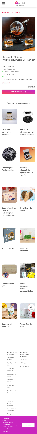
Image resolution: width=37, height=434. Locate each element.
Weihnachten (24, 363)
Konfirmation (24, 366)
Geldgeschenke (12, 414)
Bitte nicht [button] (18, 425)
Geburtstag (23, 359)
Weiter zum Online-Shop (18, 92)
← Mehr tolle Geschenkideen (11, 12)
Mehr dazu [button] (6, 431)
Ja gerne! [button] (28, 425)
